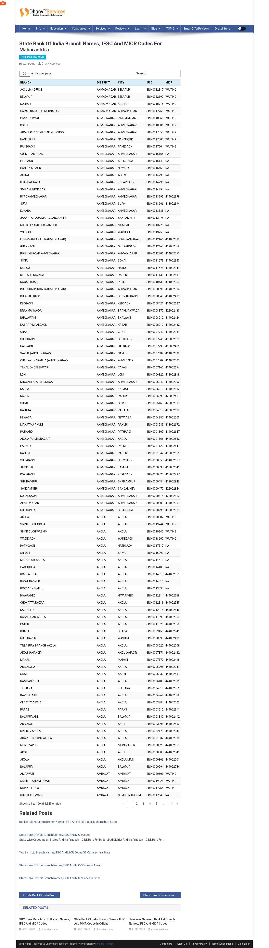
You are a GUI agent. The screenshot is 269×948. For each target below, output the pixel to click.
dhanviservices (51, 63)
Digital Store (222, 28)
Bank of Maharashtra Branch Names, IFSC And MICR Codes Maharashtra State (68, 821)
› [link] (177, 803)
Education (56, 28)
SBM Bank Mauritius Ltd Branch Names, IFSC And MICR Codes (44, 921)
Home (26, 28)
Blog (154, 28)
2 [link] (136, 803)
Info (38, 28)
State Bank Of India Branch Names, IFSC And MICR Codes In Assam (60, 865)
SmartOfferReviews (196, 28)
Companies (79, 28)
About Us (182, 943)
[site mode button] (242, 29)
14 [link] (170, 803)
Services (101, 28)
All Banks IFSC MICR (33, 57)
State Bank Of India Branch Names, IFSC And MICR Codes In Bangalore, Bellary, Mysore (42, 895)
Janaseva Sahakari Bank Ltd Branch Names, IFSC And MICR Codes (152, 921)
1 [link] (130, 803)
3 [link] (143, 803)
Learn (138, 28)
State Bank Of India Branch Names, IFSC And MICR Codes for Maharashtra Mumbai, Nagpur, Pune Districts (162, 895)
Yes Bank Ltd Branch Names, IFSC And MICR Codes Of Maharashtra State (64, 852)
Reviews (120, 28)
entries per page (41, 73)
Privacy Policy (199, 943)
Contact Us (166, 943)
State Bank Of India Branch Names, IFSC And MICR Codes (54, 834)
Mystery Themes (104, 943)
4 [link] (150, 803)
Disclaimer (244, 943)
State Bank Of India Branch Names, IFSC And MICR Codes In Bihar (59, 878)
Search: (141, 73)
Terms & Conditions (222, 943)
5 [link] (157, 803)
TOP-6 (170, 28)
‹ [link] (123, 803)
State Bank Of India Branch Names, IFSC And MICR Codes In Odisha (99, 921)
